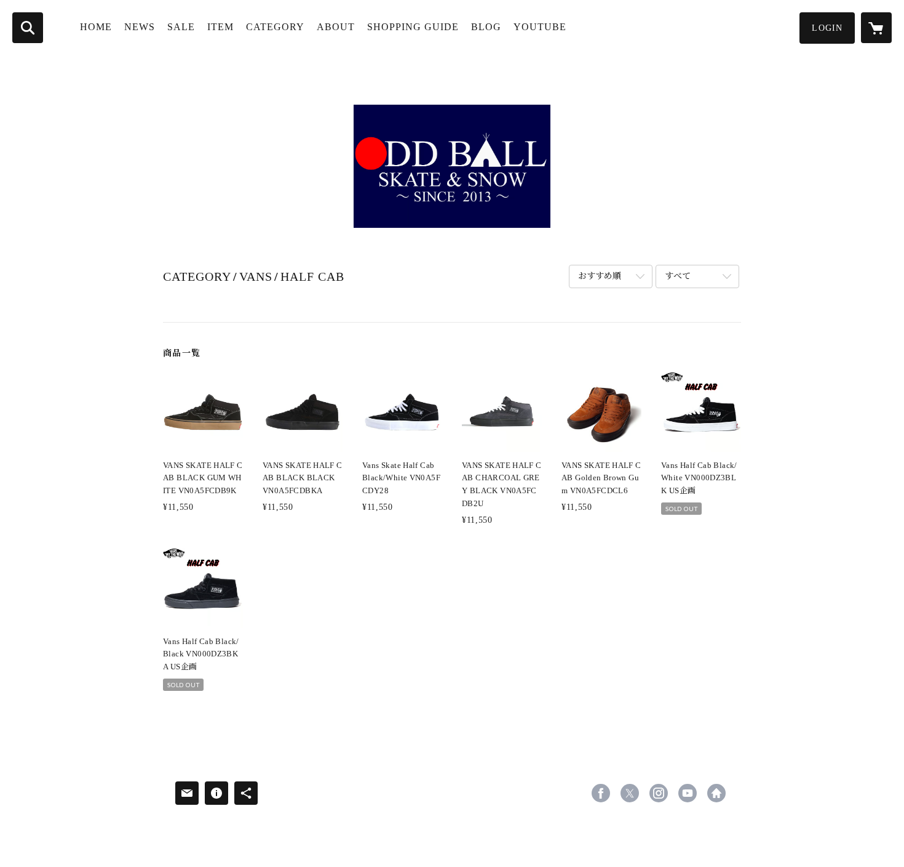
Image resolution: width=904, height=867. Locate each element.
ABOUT (336, 27)
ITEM (220, 27)
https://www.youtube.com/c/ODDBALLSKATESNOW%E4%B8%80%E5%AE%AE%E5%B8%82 (687, 793)
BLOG (486, 27)
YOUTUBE (539, 27)
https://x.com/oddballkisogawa (630, 793)
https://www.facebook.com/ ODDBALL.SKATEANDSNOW (601, 793)
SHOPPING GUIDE (413, 27)
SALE (181, 27)
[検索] (27, 27)
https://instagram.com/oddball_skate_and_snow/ (658, 793)
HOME (96, 27)
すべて (678, 276)
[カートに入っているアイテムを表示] (876, 27)
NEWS (139, 27)
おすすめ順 (599, 276)
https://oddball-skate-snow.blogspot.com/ (716, 793)
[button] (827, 28)
